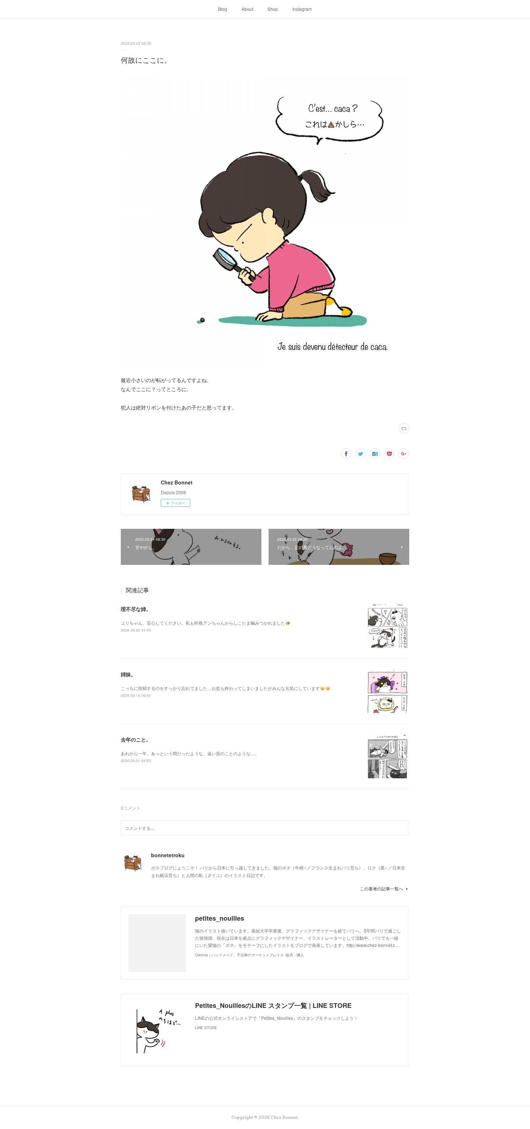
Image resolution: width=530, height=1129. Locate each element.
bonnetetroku (168, 855)
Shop (273, 9)
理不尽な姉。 (136, 608)
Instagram (302, 9)
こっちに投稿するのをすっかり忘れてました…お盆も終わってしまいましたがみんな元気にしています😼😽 (226, 688)
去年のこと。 (136, 739)
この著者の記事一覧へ (381, 888)
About (247, 9)
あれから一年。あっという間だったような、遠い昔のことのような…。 (190, 753)
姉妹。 (128, 674)
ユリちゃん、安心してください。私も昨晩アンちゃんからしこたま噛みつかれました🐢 (206, 623)
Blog (222, 9)
